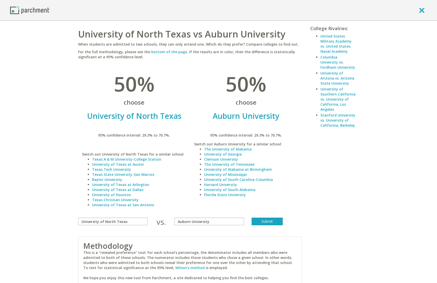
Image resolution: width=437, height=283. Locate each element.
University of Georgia (223, 154)
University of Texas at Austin (118, 164)
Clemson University (221, 159)
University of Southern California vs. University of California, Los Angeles (338, 99)
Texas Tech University (111, 169)
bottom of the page (169, 51)
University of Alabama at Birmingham (238, 169)
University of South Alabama (229, 189)
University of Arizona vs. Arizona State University (337, 78)
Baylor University (107, 179)
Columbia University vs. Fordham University (337, 62)
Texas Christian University (115, 199)
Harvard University (220, 184)
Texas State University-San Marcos (123, 174)
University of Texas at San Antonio (123, 204)
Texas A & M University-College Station (126, 159)
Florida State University (225, 194)
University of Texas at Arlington (120, 184)
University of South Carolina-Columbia (238, 179)
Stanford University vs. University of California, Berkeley (337, 120)
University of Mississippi (225, 174)
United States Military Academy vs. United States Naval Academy (336, 44)
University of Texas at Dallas (117, 189)
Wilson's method (190, 267)
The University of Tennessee (229, 164)
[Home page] (30, 10)
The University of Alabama (228, 149)
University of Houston (111, 194)
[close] (422, 10)
